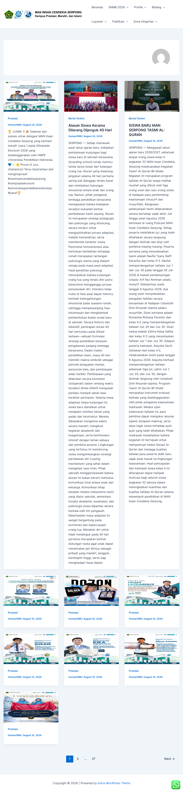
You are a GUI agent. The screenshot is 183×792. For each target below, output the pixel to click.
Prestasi (13, 118)
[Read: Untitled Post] (31, 96)
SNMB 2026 (116, 7)
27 (93, 759)
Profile (138, 7)
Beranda (97, 7)
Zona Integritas (143, 21)
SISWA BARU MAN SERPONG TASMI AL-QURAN (147, 130)
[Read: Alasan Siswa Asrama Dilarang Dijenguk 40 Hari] (91, 96)
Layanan (97, 21)
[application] (126, 7)
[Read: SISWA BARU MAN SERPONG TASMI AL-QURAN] (152, 96)
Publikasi (118, 21)
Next (169, 759)
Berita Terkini (76, 118)
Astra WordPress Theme (114, 783)
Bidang (156, 7)
